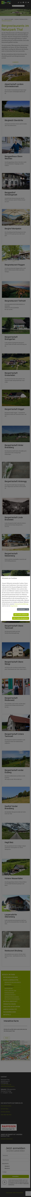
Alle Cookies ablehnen (21, 614)
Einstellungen (21, 609)
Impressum (14, 606)
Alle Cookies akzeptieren (20, 618)
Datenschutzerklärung (21, 604)
